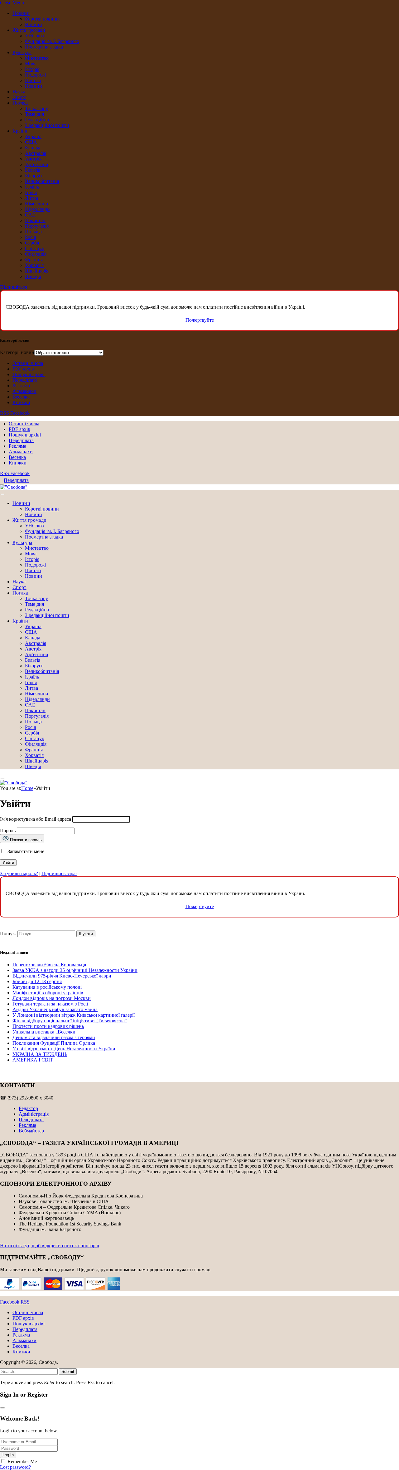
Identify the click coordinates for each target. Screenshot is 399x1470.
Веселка (21, 396)
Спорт (19, 97)
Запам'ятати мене (25, 851)
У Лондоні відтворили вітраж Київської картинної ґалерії (73, 1015)
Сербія (32, 242)
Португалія (37, 226)
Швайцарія (36, 270)
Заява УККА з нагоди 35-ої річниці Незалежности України (74, 970)
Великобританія (42, 181)
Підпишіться (13, 287)
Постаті (33, 80)
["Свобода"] (13, 487)
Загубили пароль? (19, 873)
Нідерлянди (37, 209)
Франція (34, 259)
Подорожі (35, 74)
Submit (67, 1371)
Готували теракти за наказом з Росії (50, 1003)
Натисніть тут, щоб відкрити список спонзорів (49, 1245)
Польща (33, 231)
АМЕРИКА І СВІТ (32, 1059)
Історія (32, 69)
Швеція (33, 276)
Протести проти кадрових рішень (48, 1026)
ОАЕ (30, 214)
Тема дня (34, 114)
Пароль (8, 830)
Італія (31, 192)
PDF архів (23, 368)
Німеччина (36, 203)
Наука (18, 91)
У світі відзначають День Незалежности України (63, 1048)
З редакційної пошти (47, 125)
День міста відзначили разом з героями (53, 1037)
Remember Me (22, 1461)
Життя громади (28, 30)
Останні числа (27, 363)
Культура (21, 52)
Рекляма (21, 385)
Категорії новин (17, 352)
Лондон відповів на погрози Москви (51, 998)
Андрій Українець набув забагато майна (55, 1009)
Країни (19, 130)
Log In (8, 1455)
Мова (30, 63)
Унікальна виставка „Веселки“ (45, 1031)
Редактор (28, 1108)
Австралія (35, 153)
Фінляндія (35, 254)
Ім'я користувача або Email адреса (35, 819)
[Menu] (2, 494)
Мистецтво (37, 58)
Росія (30, 237)
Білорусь (34, 175)
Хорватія (34, 265)
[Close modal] (2, 1408)
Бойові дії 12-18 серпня (37, 981)
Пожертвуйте (199, 320)
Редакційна (37, 119)
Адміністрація (34, 1114)
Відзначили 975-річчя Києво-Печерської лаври (61, 975)
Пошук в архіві (28, 374)
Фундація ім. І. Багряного (52, 41)
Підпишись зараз (59, 873)
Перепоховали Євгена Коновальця (49, 964)
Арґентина (36, 164)
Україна (33, 136)
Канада (32, 147)
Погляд (20, 102)
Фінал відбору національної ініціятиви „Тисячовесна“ (69, 1020)
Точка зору (36, 108)
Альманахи (24, 391)
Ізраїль (32, 186)
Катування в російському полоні (47, 987)
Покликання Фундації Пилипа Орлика (53, 1043)
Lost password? (15, 1467)
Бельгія (32, 170)
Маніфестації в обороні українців (47, 992)
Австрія (33, 158)
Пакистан (35, 220)
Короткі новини (42, 18)
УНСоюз (34, 35)
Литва (31, 198)
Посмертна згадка (44, 46)
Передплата (24, 380)
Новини (21, 13)
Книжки (21, 402)
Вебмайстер (31, 1130)
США (31, 142)
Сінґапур (34, 248)
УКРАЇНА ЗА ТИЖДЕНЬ (39, 1054)
